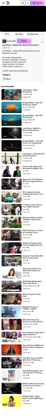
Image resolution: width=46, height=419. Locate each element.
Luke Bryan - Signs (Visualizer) (30, 91)
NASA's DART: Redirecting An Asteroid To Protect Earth (33, 385)
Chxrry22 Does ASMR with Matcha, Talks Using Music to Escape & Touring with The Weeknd (33, 346)
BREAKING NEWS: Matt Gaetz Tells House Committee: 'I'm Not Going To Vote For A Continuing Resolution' (33, 283)
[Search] (22, 2)
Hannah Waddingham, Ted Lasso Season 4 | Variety (33, 372)
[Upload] (27, 2)
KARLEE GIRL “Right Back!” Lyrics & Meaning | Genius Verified (33, 397)
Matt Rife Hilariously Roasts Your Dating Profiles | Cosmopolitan (33, 321)
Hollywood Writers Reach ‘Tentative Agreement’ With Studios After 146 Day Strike (33, 219)
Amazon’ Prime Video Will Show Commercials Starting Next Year (33, 257)
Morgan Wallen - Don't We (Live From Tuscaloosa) (33, 142)
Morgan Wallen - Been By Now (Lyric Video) (32, 104)
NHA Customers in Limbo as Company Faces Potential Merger (33, 231)
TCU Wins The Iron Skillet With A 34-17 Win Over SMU (33, 359)
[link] (9, 41)
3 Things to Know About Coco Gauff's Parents (32, 206)
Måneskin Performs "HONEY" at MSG (30, 308)
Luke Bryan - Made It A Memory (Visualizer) (32, 129)
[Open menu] (3, 2)
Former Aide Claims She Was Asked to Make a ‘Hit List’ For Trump (33, 168)
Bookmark (34, 34)
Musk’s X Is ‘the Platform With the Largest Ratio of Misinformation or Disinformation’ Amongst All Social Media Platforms (33, 180)
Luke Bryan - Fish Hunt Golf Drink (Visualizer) (33, 155)
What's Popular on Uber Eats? (32, 295)
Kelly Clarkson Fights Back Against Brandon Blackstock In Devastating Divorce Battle (33, 334)
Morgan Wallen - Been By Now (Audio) (32, 116)
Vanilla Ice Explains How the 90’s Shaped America (33, 244)
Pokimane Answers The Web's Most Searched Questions (32, 270)
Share (20, 34)
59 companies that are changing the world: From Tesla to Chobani (33, 193)
